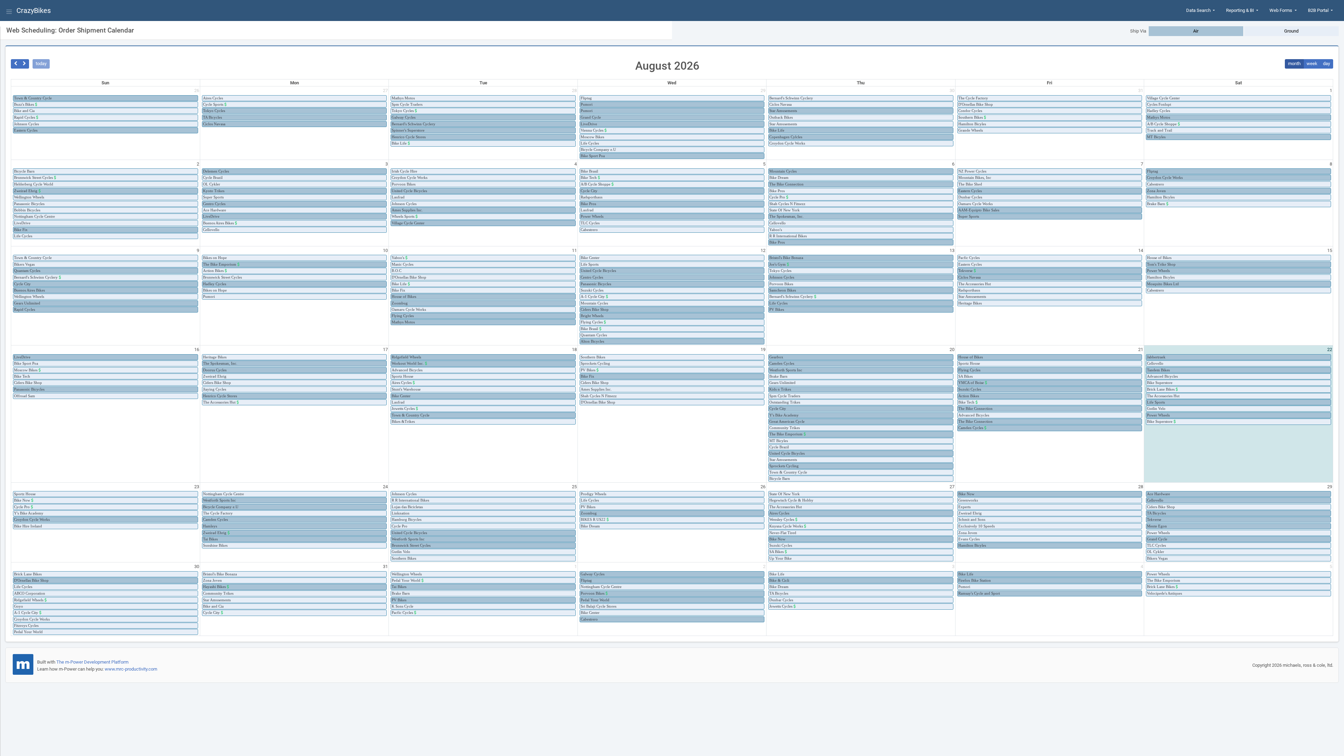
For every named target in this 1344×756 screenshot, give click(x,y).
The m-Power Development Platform (92, 662)
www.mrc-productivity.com (131, 669)
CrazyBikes (33, 10)
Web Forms (1281, 10)
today (41, 63)
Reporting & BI (1240, 10)
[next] (24, 64)
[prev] (15, 64)
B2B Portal (1319, 10)
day (1326, 63)
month (1294, 63)
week (1312, 63)
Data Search (1199, 10)
